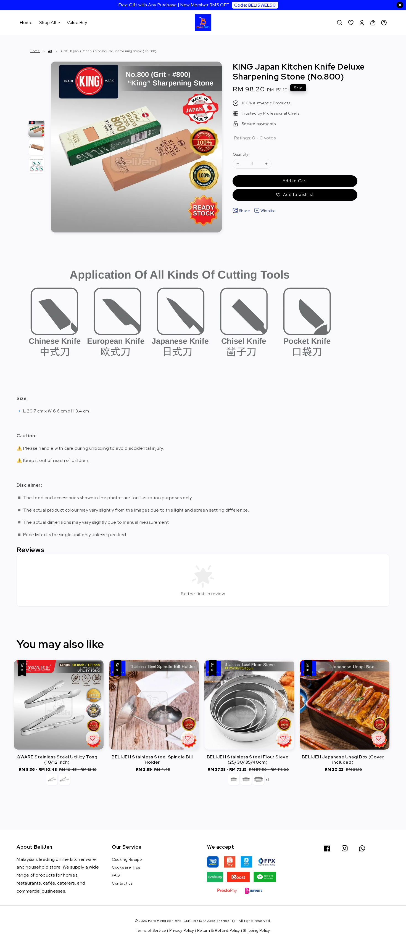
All (50, 51)
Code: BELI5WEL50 (255, 5)
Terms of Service (151, 930)
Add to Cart (295, 181)
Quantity (241, 154)
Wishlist (268, 210)
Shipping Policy (256, 930)
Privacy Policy (181, 930)
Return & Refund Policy (218, 930)
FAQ (116, 875)
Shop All (47, 22)
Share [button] (244, 210)
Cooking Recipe (127, 859)
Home (26, 22)
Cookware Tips (126, 867)
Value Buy (77, 22)
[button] (339, 23)
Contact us (122, 883)
